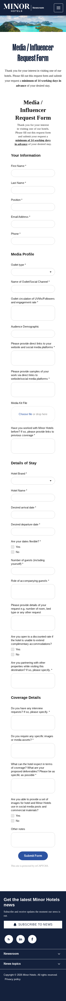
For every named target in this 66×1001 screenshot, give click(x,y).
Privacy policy (13, 979)
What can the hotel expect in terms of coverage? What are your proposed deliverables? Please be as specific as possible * (33, 769)
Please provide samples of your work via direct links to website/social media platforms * (30, 375)
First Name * (18, 165)
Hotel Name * (19, 490)
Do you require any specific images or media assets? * (32, 738)
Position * (16, 199)
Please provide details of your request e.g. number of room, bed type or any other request (31, 608)
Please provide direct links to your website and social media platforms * (33, 345)
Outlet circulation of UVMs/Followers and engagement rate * (33, 300)
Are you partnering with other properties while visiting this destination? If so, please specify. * (31, 666)
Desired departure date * (25, 524)
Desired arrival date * (23, 507)
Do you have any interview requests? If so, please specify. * (30, 710)
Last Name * (18, 182)
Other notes (18, 828)
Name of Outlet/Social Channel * (30, 281)
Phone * (16, 233)
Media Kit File (19, 402)
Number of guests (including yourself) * (28, 562)
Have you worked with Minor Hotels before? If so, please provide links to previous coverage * (32, 431)
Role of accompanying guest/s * (30, 580)
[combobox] (33, 272)
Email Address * (20, 216)
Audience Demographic (25, 326)
